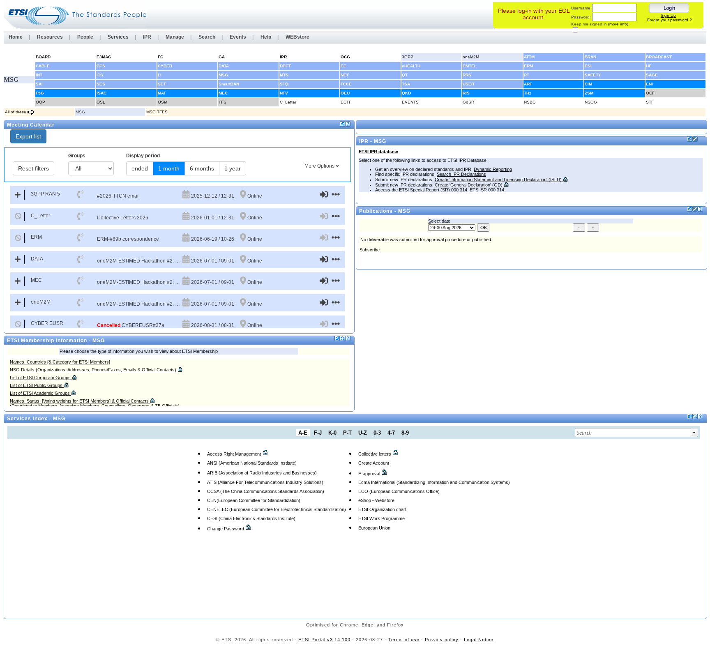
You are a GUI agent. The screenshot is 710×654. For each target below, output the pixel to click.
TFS (222, 102)
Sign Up (668, 15)
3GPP (407, 57)
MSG (223, 75)
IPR (147, 37)
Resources (50, 37)
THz (527, 93)
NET (345, 75)
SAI (39, 84)
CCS (101, 66)
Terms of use (404, 639)
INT (39, 75)
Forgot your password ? (669, 20)
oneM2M (471, 57)
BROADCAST (659, 57)
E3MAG (104, 57)
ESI (588, 66)
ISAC (101, 93)
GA (222, 57)
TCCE (346, 84)
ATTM (529, 57)
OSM (162, 102)
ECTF (346, 102)
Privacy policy (442, 639)
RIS (466, 93)
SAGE (652, 75)
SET (162, 84)
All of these (16, 112)
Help (265, 37)
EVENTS (410, 102)
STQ (284, 84)
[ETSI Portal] (75, 15)
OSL (101, 102)
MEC (223, 93)
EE (343, 66)
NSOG (591, 102)
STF (650, 102)
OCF (650, 93)
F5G (40, 93)
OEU (345, 93)
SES (101, 84)
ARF (528, 84)
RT (526, 75)
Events (238, 37)
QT (405, 75)
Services (118, 37)
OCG (345, 57)
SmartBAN (229, 84)
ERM (528, 66)
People (85, 37)
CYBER (165, 66)
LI (159, 75)
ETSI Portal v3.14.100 (324, 639)
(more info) (618, 24)
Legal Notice (478, 639)
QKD (406, 93)
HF (648, 66)
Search (206, 37)
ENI (649, 84)
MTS (284, 75)
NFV (284, 93)
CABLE (43, 66)
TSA (406, 84)
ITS (100, 75)
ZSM (589, 93)
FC (160, 57)
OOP (40, 102)
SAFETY (593, 75)
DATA (224, 66)
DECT (285, 66)
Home (16, 37)
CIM (588, 84)
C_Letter (288, 102)
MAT (162, 93)
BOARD (43, 57)
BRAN (590, 57)
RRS (467, 75)
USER (468, 84)
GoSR (468, 102)
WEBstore (297, 37)
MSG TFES (157, 112)
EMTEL (470, 66)
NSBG (530, 102)
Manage (175, 37)
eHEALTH (411, 66)
